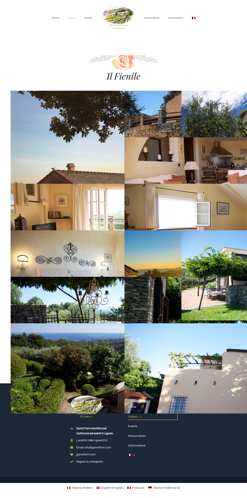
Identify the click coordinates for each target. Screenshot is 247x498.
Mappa (132, 397)
